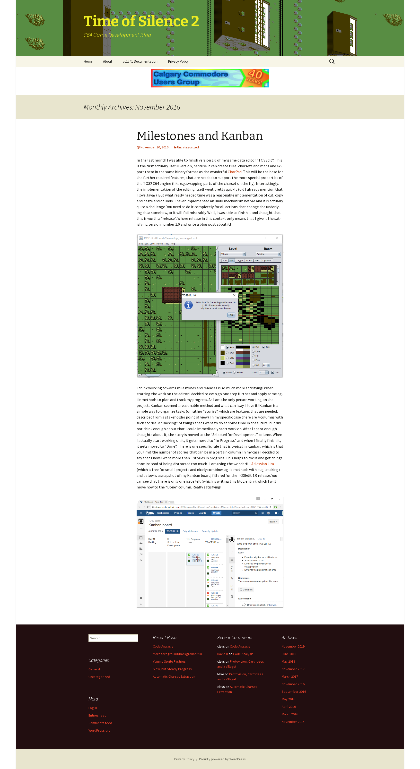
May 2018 (288, 661)
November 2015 (293, 721)
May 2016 (288, 699)
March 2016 (290, 714)
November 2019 (293, 646)
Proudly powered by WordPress (222, 759)
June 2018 (289, 654)
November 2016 (293, 684)
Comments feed (100, 723)
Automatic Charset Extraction (174, 676)
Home (88, 61)
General (94, 669)
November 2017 (293, 669)
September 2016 (294, 691)
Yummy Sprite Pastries (169, 661)
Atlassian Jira (262, 463)
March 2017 (290, 676)
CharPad (235, 171)
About (107, 61)
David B (222, 654)
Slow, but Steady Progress (172, 669)
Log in (92, 708)
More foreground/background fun (177, 654)
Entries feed (97, 715)
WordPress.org (99, 730)
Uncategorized (188, 147)
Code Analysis (163, 646)
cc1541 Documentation (140, 61)
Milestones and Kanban (200, 136)
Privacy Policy (178, 61)
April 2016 (289, 706)
